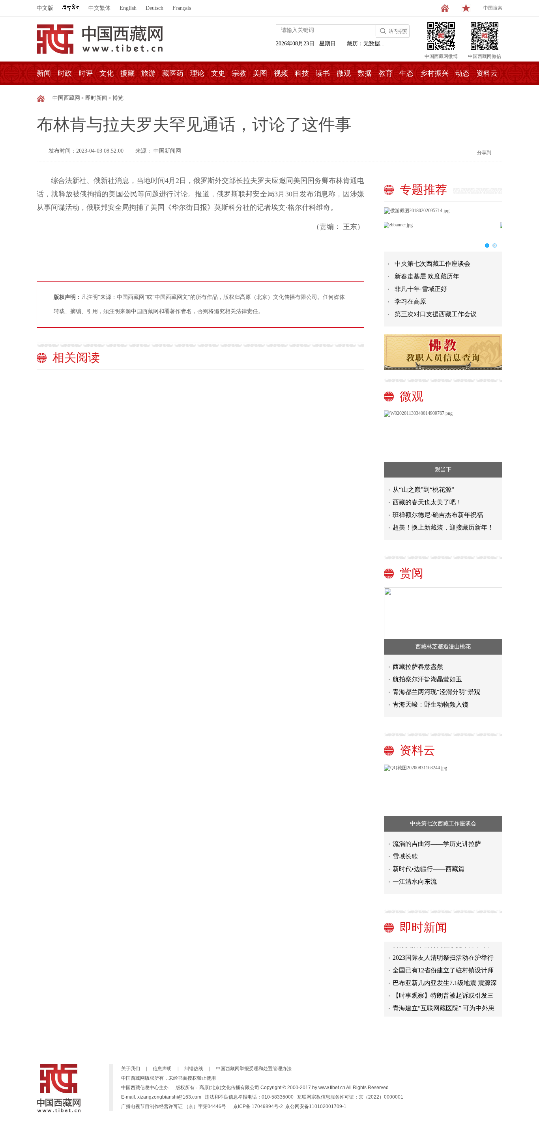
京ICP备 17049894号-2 (258, 1106)
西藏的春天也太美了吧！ (427, 502)
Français (181, 8)
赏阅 (411, 573)
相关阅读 (76, 357)
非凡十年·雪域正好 (421, 288)
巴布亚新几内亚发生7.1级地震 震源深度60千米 (445, 979)
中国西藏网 (66, 98)
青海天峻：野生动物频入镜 (430, 704)
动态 (462, 73)
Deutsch (154, 8)
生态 (406, 73)
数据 (364, 73)
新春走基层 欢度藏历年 (427, 276)
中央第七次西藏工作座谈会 (432, 263)
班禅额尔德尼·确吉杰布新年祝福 (438, 514)
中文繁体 (99, 8)
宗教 (239, 73)
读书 (323, 73)
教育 (385, 73)
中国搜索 (492, 8)
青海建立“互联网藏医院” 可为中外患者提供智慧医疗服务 (443, 1004)
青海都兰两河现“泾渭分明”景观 (436, 691)
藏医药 (172, 73)
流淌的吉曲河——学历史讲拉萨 (437, 843)
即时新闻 (96, 98)
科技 (302, 73)
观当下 (443, 469)
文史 (218, 73)
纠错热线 (193, 1068)
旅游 (148, 73)
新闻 (44, 73)
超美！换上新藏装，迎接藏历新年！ (443, 527)
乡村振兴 (434, 73)
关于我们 (130, 1068)
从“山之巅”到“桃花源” (423, 489)
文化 (106, 73)
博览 (118, 98)
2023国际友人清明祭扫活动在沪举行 (443, 952)
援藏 (127, 73)
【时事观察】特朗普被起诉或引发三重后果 (443, 992)
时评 (86, 73)
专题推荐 (423, 189)
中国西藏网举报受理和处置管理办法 (254, 1068)
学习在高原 (410, 301)
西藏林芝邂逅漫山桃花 (443, 646)
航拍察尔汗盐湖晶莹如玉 (427, 679)
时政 (65, 73)
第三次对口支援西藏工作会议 (436, 314)
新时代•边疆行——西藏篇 (428, 869)
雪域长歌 (405, 856)
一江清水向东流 (415, 881)
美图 (260, 73)
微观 (344, 73)
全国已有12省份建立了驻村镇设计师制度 (443, 967)
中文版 (45, 8)
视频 (281, 73)
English (128, 8)
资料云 (487, 73)
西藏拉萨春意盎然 (418, 666)
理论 (197, 73)
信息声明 (162, 1068)
